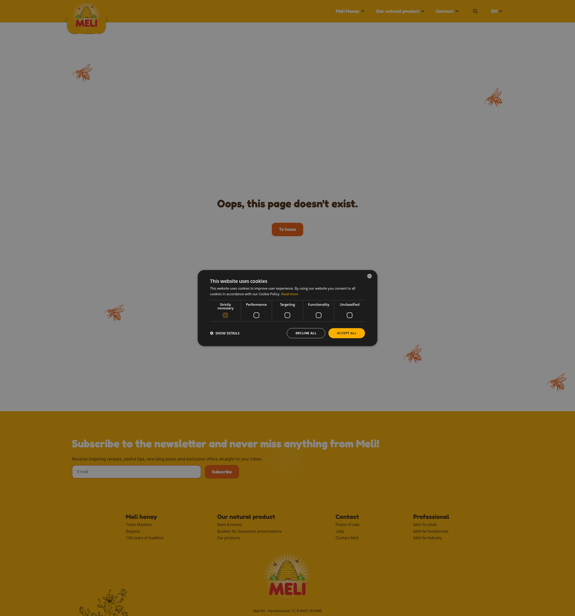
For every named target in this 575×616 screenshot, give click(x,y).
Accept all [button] (346, 333)
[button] (224, 333)
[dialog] (287, 308)
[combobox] (369, 276)
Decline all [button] (306, 333)
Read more (289, 294)
